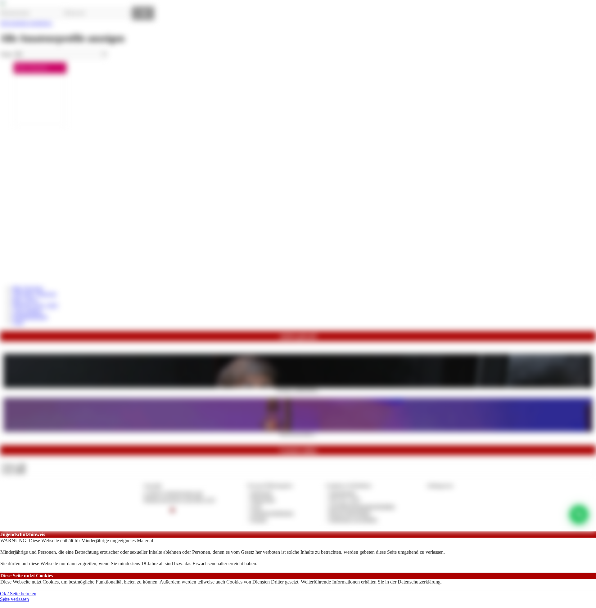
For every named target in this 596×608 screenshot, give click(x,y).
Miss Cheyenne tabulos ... (298, 434)
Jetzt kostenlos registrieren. (26, 23)
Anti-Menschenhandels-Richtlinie (362, 506)
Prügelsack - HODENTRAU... (298, 390)
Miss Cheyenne (27, 288)
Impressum (261, 493)
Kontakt (259, 519)
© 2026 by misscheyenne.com (173, 493)
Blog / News (24, 299)
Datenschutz (263, 499)
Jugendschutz (342, 493)
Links (18, 322)
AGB (256, 506)
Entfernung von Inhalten (353, 519)
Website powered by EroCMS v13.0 (179, 499)
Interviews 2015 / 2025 (35, 305)
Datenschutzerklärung (419, 581)
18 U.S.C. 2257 (344, 499)
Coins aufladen (27, 311)
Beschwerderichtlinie (350, 513)
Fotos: (13, 471)
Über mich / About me (34, 293)
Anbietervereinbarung (272, 513)
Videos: (13, 465)
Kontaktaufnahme (29, 316)
